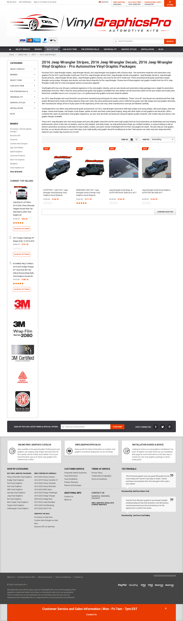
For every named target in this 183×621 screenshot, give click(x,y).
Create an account (49, 2)
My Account (11, 2)
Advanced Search (45, 577)
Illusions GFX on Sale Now (44, 527)
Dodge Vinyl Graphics (15, 480)
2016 (34, 55)
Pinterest (169, 427)
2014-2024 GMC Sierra (43, 490)
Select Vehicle (23, 49)
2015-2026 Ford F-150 (42, 508)
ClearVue (13, 140)
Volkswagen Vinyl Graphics (18, 508)
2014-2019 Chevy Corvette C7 (46, 480)
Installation (147, 49)
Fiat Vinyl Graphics (14, 486)
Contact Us (68, 497)
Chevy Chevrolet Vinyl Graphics (19, 477)
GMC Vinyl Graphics (15, 490)
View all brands (16, 172)
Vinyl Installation (70, 479)
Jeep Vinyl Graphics (15, 496)
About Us (67, 500)
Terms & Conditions (99, 479)
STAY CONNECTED (143, 427)
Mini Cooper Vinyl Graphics (17, 502)
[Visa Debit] (151, 585)
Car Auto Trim (70, 49)
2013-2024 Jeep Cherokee (44, 502)
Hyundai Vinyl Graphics (16, 493)
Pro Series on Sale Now (43, 517)
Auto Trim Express (17, 160)
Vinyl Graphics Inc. (17, 168)
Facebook (156, 427)
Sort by (146, 139)
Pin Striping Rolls (90, 49)
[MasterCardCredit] (160, 585)
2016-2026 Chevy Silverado (45, 486)
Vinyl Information (71, 476)
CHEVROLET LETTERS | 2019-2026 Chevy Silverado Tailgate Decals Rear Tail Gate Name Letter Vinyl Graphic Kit (23, 208)
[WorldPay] (133, 585)
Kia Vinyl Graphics (14, 499)
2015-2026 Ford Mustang (44, 505)
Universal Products (17, 156)
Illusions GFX (15, 136)
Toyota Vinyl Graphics (15, 505)
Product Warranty (71, 482)
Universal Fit (110, 49)
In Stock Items (134, 3)
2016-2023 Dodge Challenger (45, 493)
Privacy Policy (97, 473)
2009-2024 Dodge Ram (43, 499)
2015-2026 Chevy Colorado (45, 483)
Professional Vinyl (153, 3)
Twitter (162, 427)
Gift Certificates (25, 2)
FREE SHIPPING (119, 3)
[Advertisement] (91, 551)
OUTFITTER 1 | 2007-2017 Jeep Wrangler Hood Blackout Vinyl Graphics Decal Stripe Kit (55, 192)
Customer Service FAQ (26, 577)
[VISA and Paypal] (123, 585)
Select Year (52, 49)
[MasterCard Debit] (170, 585)
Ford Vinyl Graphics (14, 483)
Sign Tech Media (16, 148)
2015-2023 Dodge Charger (44, 496)
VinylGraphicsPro (20, 585)
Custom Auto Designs (19, 144)
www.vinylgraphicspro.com (74, 93)
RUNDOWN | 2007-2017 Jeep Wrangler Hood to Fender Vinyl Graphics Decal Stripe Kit (88, 192)
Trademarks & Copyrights (101, 476)
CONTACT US (98, 493)
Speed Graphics (16, 152)
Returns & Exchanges (72, 485)
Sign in (36, 2)
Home (11, 55)
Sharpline (13, 164)
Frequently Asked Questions (75, 473)
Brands (38, 49)
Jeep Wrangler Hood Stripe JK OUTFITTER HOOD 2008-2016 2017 (123, 191)
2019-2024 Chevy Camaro (44, 477)
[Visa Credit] (143, 585)
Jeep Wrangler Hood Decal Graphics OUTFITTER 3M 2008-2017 (156, 191)
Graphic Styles (128, 49)
